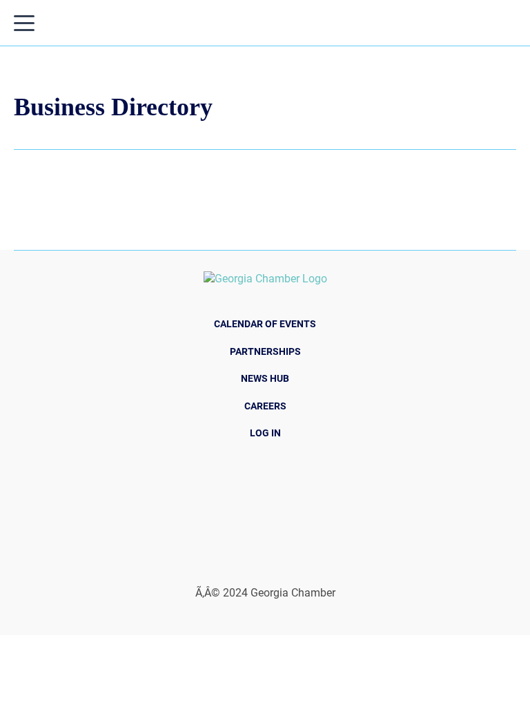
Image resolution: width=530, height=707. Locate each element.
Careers (265, 405)
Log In (265, 432)
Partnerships (265, 351)
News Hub (265, 378)
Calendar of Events (265, 323)
